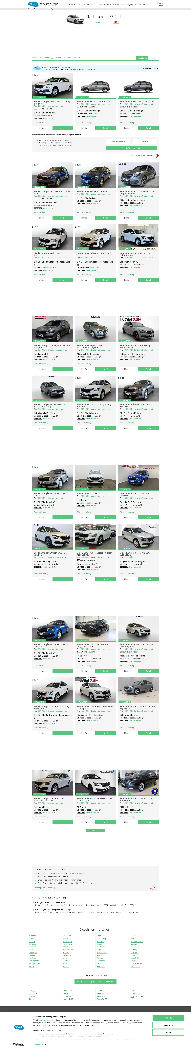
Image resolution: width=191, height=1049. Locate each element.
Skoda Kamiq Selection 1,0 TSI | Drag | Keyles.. (52, 102)
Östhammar (135, 966)
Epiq (31, 999)
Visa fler (95, 830)
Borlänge (32, 944)
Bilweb (30, 9)
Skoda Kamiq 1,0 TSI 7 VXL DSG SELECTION (135, 553)
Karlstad (66, 947)
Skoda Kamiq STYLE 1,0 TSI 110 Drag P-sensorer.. (51, 707)
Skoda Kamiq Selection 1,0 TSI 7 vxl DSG (51, 254)
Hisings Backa (34, 963)
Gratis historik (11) (135, 359)
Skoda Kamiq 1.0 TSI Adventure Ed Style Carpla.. (136, 799)
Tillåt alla (168, 1018)
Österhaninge (136, 963)
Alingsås (32, 936)
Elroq (31, 993)
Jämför (41, 128)
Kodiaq (66, 999)
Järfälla (31, 966)
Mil (74, 58)
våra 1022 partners (46, 1020)
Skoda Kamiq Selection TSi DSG (92, 191)
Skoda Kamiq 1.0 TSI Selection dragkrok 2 (134, 494)
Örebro (134, 960)
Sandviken (101, 947)
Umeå (133, 938)
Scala (133, 990)
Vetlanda (134, 952)
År (79, 58)
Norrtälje (100, 941)
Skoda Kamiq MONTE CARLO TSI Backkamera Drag (50, 405)
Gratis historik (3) (49, 118)
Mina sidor (160, 3)
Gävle (31, 949)
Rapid (99, 996)
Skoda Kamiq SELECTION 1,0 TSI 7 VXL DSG (52, 192)
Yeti (132, 996)
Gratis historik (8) (92, 204)
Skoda (40, 9)
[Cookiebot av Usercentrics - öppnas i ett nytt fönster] (18, 1044)
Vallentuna (135, 947)
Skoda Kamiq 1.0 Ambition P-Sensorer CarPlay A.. (95, 707)
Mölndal (66, 966)
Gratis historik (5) (49, 270)
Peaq (99, 993)
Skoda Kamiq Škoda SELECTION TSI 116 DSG (137, 405)
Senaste (47, 58)
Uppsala (134, 944)
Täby (133, 936)
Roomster (101, 999)
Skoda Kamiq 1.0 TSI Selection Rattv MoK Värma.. (94, 553)
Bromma (32, 947)
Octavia (100, 990)
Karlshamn (67, 941)
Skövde (100, 955)
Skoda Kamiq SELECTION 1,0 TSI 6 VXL (95, 101)
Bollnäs (32, 941)
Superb (134, 993)
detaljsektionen (108, 1040)
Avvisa (168, 1032)
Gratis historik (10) (135, 206)
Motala (65, 963)
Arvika (31, 938)
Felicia (65, 993)
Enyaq (31, 996)
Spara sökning (142, 58)
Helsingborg (34, 960)
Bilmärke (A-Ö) (60, 58)
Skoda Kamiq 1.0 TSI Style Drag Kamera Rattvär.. (135, 346)
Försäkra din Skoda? (102, 22)
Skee (99, 949)
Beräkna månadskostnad (57, 106)
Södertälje (101, 966)
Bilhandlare (105, 4)
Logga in (160, 5)
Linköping (67, 955)
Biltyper (129, 4)
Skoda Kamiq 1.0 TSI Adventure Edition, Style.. (135, 254)
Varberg (134, 949)
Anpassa (166, 1025)
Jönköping (67, 936)
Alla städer (140, 4)
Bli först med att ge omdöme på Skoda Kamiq (95, 981)
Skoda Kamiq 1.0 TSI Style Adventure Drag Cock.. (52, 346)
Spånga (100, 958)
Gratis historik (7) (92, 359)
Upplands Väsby (137, 941)
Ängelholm (135, 958)
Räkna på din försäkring (45, 888)
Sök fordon (71, 4)
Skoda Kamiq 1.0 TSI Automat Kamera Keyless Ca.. (138, 707)
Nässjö (99, 944)
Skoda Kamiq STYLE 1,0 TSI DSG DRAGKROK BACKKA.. (49, 799)
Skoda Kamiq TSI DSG (87, 493)
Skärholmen (102, 952)
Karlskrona (67, 944)
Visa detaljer (38, 1045)
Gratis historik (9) (92, 661)
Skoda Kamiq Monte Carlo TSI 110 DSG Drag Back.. (136, 645)
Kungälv (66, 952)
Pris (69, 58)
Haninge (32, 958)
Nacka (99, 936)
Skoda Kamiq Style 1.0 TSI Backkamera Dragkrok (89, 346)
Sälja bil (94, 4)
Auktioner (117, 4)
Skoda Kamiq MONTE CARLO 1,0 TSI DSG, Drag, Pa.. (94, 799)
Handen (32, 955)
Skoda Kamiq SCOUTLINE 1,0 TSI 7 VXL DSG (50, 553)
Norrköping (101, 938)
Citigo (31, 990)
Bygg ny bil (84, 4)
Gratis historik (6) (92, 270)
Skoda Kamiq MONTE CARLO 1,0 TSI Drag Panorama (137, 192)
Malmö (65, 960)
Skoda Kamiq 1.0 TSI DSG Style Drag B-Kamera (94, 405)
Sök (35, 9)
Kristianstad (68, 949)
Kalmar (66, 938)
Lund (65, 958)
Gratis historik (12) (135, 267)
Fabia (65, 990)
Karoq (65, 996)
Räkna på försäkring (41, 122)
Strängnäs (101, 960)
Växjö (133, 955)
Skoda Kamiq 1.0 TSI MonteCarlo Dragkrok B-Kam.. (92, 645)
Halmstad (33, 952)
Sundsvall (100, 963)
